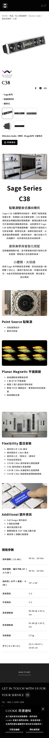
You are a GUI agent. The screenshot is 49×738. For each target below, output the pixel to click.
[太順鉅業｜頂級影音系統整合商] (5, 6)
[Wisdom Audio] (7, 74)
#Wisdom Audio (9, 135)
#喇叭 (20, 135)
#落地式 (38, 135)
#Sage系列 (29, 135)
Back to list (24, 672)
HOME (5, 16)
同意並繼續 (14, 729)
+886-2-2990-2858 (15, 702)
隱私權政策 (35, 729)
